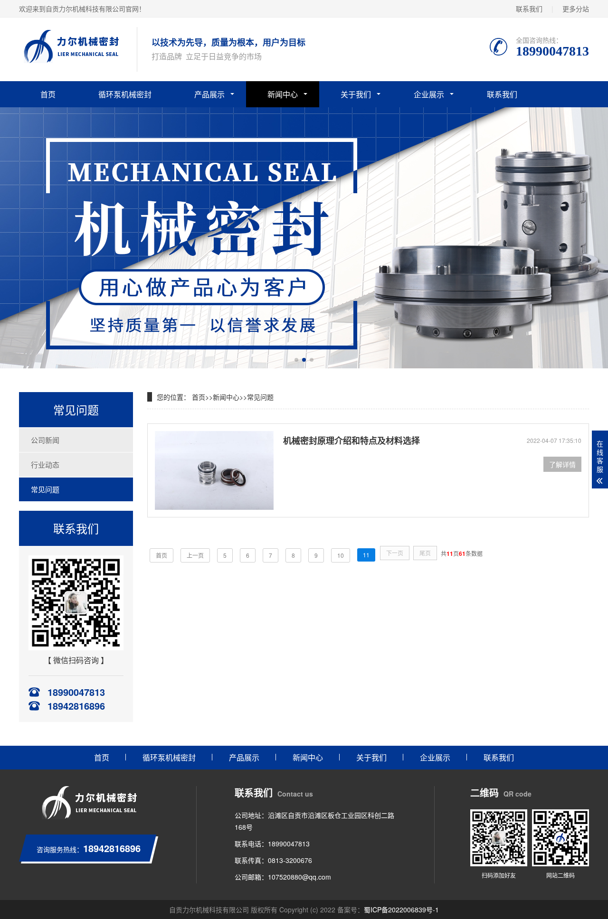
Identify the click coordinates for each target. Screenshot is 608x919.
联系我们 (529, 8)
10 (340, 555)
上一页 (195, 555)
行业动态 (45, 464)
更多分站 (575, 8)
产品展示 (209, 94)
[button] (296, 360)
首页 (48, 94)
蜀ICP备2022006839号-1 (401, 909)
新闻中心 (282, 94)
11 (366, 555)
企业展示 (429, 94)
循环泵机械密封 (125, 94)
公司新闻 (45, 440)
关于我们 (356, 94)
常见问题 (45, 489)
